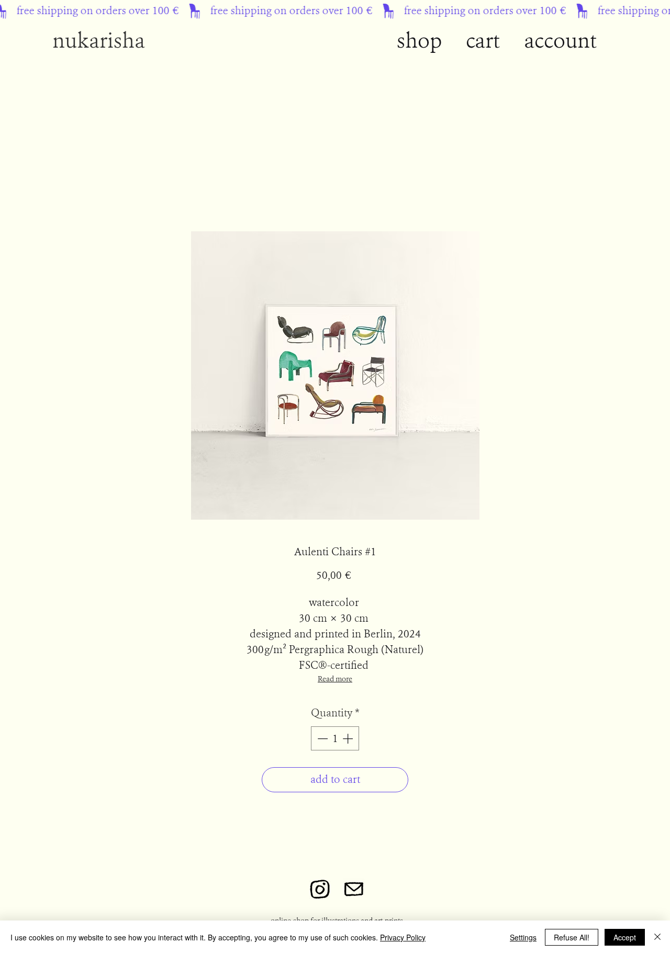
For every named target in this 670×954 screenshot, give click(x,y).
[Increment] (349, 738)
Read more (335, 679)
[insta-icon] (319, 889)
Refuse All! (571, 937)
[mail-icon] (353, 889)
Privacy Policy (403, 937)
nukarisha (101, 40)
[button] (560, 40)
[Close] (657, 937)
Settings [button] (523, 937)
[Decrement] (321, 738)
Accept (624, 937)
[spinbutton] (335, 738)
